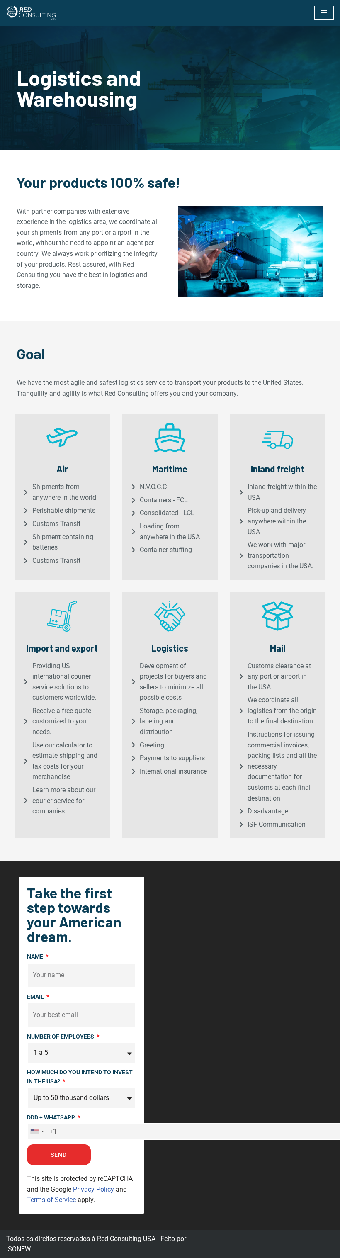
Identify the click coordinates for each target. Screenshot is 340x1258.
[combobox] (36, 1131)
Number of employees (61, 1036)
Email (36, 996)
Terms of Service (51, 1200)
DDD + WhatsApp (51, 1117)
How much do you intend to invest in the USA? (80, 1077)
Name (35, 956)
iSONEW (18, 1249)
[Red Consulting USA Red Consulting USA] (31, 13)
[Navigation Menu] (324, 13)
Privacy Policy (93, 1189)
